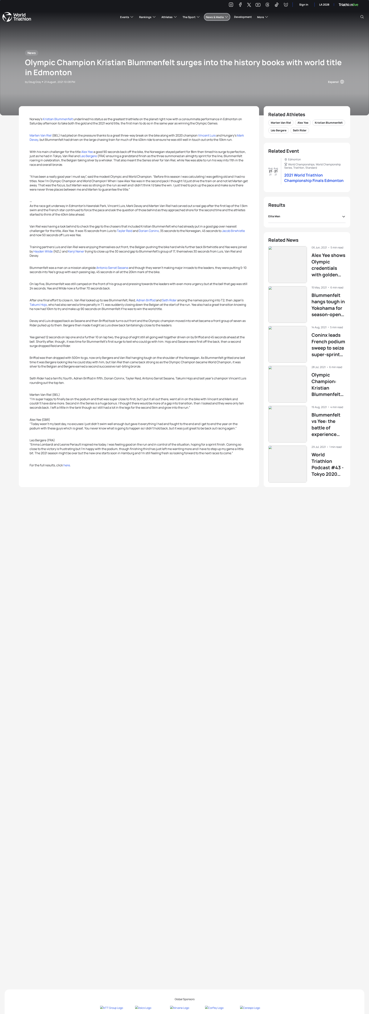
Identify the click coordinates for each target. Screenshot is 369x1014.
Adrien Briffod (145, 300)
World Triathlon (16, 17)
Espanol (333, 82)
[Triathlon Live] (348, 5)
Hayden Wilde (43, 251)
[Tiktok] (276, 5)
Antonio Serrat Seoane (112, 268)
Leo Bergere (88, 156)
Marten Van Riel (41, 135)
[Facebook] (240, 5)
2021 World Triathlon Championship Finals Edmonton (314, 177)
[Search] (362, 17)
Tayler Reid (124, 231)
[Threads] (267, 5)
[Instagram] (231, 5)
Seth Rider (169, 300)
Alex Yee (87, 152)
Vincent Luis (207, 135)
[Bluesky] (285, 5)
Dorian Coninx (149, 231)
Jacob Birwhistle (233, 231)
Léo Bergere (278, 130)
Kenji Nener (76, 251)
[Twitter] (249, 5)
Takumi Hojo (38, 304)
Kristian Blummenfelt (58, 119)
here (66, 465)
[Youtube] (258, 5)
